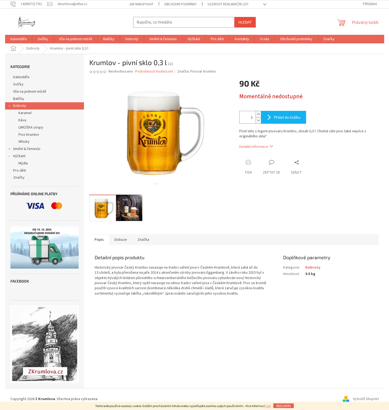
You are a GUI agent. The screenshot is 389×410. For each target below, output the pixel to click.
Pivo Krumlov (28, 134)
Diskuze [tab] (120, 239)
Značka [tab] (143, 239)
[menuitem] (18, 39)
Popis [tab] (99, 239)
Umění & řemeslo (26, 149)
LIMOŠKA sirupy (30, 127)
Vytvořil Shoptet (366, 399)
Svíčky (18, 84)
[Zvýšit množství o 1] (258, 114)
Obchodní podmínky (180, 4)
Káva (22, 120)
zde (268, 406)
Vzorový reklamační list (228, 4)
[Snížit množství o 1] (258, 120)
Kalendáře (21, 77)
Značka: (196, 71)
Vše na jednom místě (29, 91)
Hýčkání (19, 156)
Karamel (25, 113)
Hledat (245, 22)
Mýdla (23, 163)
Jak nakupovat (141, 4)
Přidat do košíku (287, 117)
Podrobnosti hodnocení (154, 71)
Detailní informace (253, 146)
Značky (19, 177)
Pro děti (19, 170)
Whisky (24, 141)
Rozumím (283, 406)
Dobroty (19, 105)
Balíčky (18, 98)
